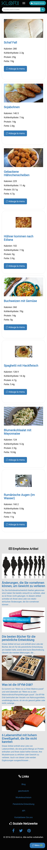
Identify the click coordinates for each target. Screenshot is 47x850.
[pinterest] (31, 831)
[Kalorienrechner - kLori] (10, 3)
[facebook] (15, 831)
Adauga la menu (17, 68)
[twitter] (23, 831)
